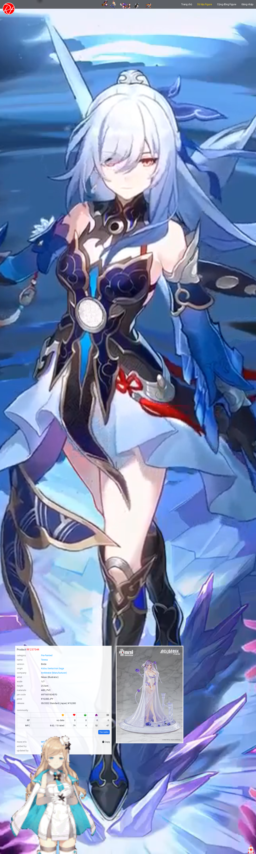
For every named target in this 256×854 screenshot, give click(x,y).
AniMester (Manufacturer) (54, 672)
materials (21, 690)
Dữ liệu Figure (204, 4)
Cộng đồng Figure (226, 4)
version (20, 664)
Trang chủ (186, 4)
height (20, 686)
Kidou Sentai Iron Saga (52, 668)
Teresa (44, 659)
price (19, 699)
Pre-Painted (46, 655)
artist (19, 677)
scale (19, 681)
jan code (21, 694)
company (21, 672)
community (22, 710)
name (19, 659)
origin (20, 668)
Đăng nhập (247, 4)
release (20, 703)
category (21, 655)
